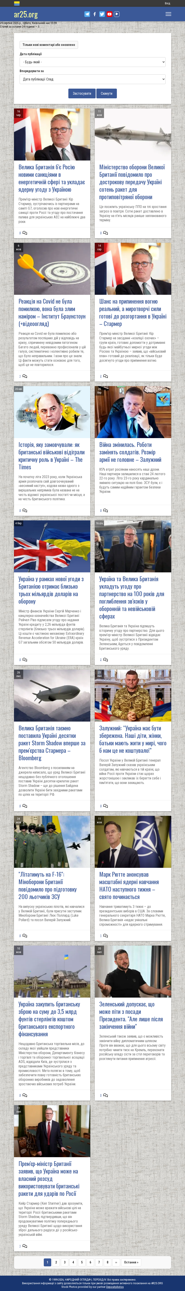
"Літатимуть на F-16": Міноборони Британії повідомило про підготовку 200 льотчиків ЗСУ (47, 885)
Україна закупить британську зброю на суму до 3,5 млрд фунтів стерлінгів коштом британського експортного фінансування (49, 1018)
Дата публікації (31, 54)
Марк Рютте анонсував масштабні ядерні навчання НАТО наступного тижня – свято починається (129, 885)
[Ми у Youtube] (109, 14)
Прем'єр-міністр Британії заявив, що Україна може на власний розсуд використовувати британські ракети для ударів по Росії (48, 1178)
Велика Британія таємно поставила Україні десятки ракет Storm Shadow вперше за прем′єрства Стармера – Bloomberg (52, 742)
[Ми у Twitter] (102, 14)
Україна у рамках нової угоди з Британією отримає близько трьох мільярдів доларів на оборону (51, 589)
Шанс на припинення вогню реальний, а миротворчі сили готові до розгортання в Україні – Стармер (132, 312)
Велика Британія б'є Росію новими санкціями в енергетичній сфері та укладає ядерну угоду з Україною (51, 178)
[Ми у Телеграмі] (87, 14)
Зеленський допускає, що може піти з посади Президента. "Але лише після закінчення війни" (131, 1015)
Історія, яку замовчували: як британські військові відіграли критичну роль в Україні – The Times (51, 455)
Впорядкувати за (32, 71)
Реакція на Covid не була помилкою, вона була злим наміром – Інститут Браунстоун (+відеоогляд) (52, 312)
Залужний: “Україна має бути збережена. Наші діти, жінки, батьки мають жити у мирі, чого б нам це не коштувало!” (132, 739)
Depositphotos (115, 1287)
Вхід (167, 3)
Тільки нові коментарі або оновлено (49, 45)
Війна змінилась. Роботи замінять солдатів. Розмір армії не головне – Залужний (130, 452)
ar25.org (26, 14)
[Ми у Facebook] (94, 14)
